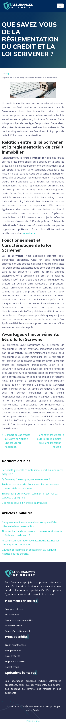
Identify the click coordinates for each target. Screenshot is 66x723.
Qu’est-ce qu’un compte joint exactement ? (26, 479)
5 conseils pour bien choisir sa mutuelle (24, 502)
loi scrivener (30, 233)
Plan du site (33, 721)
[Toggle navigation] (60, 6)
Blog (7, 73)
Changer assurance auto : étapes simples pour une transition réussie (49, 440)
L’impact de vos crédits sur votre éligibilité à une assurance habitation (17, 440)
